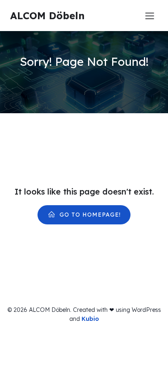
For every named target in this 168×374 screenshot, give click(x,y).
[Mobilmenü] (150, 15)
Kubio (90, 318)
